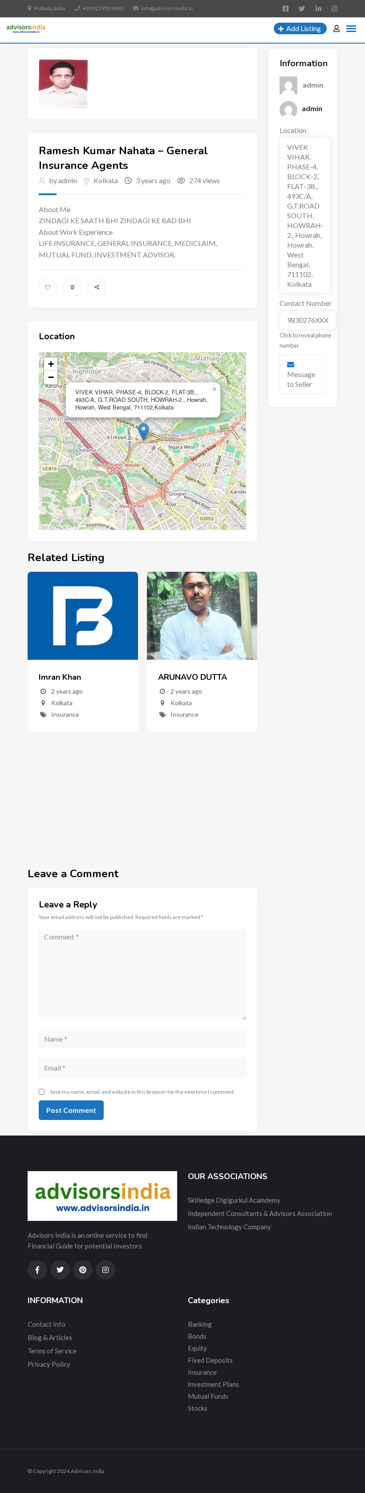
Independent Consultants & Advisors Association (260, 1213)
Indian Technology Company (229, 1227)
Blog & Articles (50, 1337)
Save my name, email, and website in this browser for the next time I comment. (142, 1091)
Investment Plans (213, 1384)
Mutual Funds (208, 1396)
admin (312, 108)
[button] (143, 432)
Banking (200, 1324)
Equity (197, 1348)
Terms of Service (52, 1351)
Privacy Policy (49, 1364)
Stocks (197, 1408)
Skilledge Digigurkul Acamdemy (234, 1200)
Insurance (65, 714)
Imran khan (60, 677)
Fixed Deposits (210, 1360)
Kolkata (105, 180)
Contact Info (46, 1324)
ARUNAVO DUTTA (192, 677)
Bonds (197, 1336)
